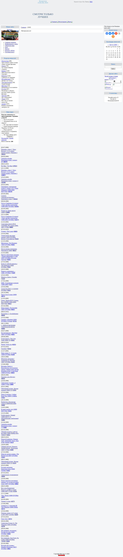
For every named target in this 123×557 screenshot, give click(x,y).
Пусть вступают (9, 119)
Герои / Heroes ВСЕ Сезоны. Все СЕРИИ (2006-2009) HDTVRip (10, 302)
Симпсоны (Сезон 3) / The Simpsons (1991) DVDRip (9, 523)
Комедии (4, 76)
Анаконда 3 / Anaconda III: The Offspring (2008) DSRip (9, 506)
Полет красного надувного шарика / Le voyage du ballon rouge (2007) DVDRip (10, 482)
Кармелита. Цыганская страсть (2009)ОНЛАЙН (8, 402)
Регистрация (62, 22)
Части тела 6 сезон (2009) (9, 294)
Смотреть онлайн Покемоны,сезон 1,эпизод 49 (9, 160)
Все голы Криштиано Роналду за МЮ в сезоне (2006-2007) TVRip (8, 489)
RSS (91, 2)
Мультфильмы (6, 79)
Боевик (4, 71)
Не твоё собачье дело (10, 134)
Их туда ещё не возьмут (11, 124)
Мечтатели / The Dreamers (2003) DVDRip (9, 243)
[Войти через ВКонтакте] (110, 33)
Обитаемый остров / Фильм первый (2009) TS (9, 389)
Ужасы (4, 66)
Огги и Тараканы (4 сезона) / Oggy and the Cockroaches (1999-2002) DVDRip (9, 204)
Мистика (4, 86)
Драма (3, 99)
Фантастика (5, 61)
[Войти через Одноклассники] (113, 36)
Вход (69, 22)
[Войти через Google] (119, 33)
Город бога (4, 519)
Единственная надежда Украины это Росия (9, 127)
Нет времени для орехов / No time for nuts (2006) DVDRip (9, 532)
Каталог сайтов (9, 50)
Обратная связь (9, 45)
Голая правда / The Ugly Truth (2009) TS (8, 339)
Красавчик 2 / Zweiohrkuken (9, 314)
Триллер (4, 95)
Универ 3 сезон (6, 501)
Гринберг (4, 349)
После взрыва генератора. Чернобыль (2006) (9, 249)
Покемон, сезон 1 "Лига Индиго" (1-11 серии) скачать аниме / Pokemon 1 (9, 151)
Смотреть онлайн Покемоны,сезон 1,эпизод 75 (9, 425)
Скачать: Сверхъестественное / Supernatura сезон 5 (7, 197)
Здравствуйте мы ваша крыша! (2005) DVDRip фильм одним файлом (8, 237)
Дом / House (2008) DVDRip (9, 495)
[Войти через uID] (107, 33)
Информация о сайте (11, 44)
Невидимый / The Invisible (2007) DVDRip (9, 308)
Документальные (7, 82)
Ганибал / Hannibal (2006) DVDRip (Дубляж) (9, 320)
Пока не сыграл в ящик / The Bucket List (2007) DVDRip (10, 454)
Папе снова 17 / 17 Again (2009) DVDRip (8, 353)
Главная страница (10, 42)
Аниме (4, 104)
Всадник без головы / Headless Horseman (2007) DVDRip (9, 547)
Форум (7, 49)
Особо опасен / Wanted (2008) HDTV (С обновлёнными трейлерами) (10, 416)
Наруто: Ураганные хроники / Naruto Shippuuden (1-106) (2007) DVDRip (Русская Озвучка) (10, 257)
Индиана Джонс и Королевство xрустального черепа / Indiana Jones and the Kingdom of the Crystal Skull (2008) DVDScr (10, 369)
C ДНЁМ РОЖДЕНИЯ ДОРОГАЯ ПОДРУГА (8, 326)
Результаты (4, 138)
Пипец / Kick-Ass (6, 344)
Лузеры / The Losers (7, 231)
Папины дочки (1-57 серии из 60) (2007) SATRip (9, 513)
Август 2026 (113, 44)
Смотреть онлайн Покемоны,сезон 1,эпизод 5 (9, 180)
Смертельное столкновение (9, 475)
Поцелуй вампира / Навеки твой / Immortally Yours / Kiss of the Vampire (10, 440)
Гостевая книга (9, 52)
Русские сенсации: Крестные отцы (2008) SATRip (8, 469)
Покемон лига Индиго (8, 377)
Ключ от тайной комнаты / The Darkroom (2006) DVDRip (9, 265)
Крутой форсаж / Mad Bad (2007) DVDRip (9, 333)
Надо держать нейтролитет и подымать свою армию (9, 131)
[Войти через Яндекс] (116, 33)
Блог (6, 47)
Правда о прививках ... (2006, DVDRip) (8, 272)
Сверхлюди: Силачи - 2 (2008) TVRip (8, 383)
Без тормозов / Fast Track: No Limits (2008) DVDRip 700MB (10, 539)
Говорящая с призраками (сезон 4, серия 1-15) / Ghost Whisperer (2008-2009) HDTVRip (9, 189)
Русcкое (4, 89)
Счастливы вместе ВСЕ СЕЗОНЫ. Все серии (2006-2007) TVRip (9, 225)
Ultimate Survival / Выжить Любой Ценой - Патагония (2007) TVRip (9, 448)
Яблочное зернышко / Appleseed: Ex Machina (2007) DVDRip (8, 360)
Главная (54, 22)
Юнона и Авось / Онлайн (9, 277)
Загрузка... (10, 29)
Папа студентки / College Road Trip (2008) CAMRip (9, 395)
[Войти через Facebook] (113, 33)
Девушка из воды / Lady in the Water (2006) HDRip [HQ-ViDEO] (10, 433)
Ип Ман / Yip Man (6, 166)
